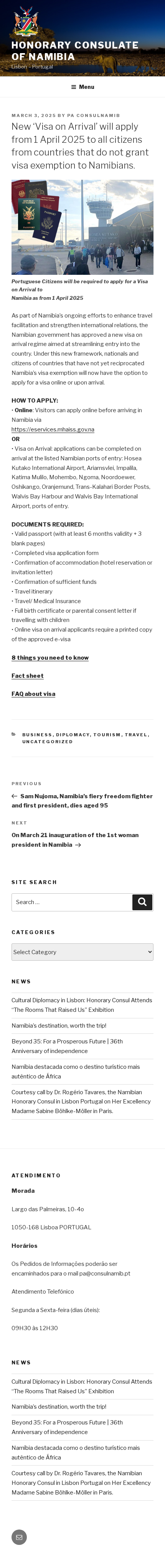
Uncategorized (48, 741)
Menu (86, 87)
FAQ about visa (33, 693)
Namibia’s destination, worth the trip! (59, 1025)
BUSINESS (37, 734)
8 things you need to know (50, 657)
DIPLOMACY (73, 734)
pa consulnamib (93, 115)
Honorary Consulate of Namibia (75, 51)
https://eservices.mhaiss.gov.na (53, 429)
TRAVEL (136, 734)
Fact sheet (28, 675)
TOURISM (107, 734)
